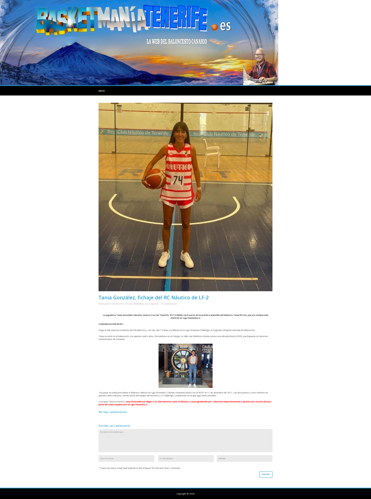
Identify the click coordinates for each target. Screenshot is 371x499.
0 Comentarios (169, 303)
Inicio (102, 90)
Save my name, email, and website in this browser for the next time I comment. (141, 468)
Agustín (154, 303)
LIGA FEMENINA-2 (137, 303)
